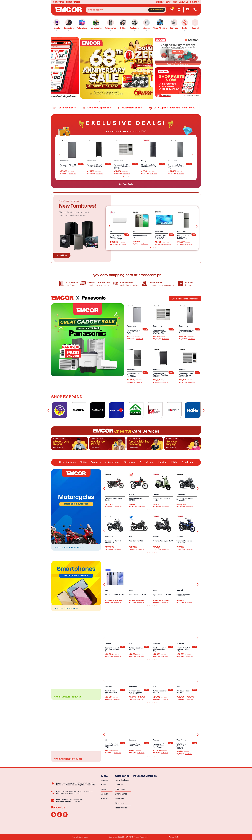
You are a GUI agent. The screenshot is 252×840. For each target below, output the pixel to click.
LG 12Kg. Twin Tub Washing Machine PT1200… (112, 745)
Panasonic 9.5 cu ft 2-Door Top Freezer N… (95, 165)
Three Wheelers (160, 28)
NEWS (168, 2)
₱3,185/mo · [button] (136, 657)
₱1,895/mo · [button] (161, 382)
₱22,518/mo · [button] (137, 549)
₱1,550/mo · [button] (140, 244)
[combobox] (126, 10)
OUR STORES (58, 2)
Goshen (108, 644)
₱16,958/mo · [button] (137, 507)
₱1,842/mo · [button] (113, 753)
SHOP (175, 2)
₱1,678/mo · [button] (135, 339)
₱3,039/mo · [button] (185, 699)
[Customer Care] (144, 283)
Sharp (143, 161)
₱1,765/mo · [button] (184, 603)
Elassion (132, 740)
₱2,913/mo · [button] (176, 174)
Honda (131, 494)
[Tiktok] (59, 814)
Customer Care (155, 282)
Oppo (135, 231)
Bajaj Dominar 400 (136, 541)
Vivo (106, 590)
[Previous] (48, 410)
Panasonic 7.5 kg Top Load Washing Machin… (160, 375)
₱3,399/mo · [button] (113, 657)
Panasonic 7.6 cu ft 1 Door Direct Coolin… (68, 165)
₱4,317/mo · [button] (160, 753)
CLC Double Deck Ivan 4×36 (183, 691)
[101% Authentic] (115, 283)
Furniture (174, 28)
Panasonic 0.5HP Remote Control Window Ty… (186, 375)
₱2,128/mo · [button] (187, 382)
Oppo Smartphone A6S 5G (162, 595)
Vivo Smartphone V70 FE (114, 594)
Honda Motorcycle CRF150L (136, 499)
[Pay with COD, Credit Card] (83, 283)
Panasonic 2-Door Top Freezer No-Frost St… (176, 166)
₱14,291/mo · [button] (185, 549)
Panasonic (64, 161)
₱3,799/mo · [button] (163, 244)
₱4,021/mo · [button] (187, 339)
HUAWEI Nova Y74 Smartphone (183, 595)
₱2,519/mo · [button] (161, 603)
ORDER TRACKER (73, 2)
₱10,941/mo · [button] (161, 507)
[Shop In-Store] (61, 283)
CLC (130, 644)
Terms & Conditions (80, 837)
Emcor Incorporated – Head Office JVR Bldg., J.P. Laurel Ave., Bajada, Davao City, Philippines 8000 (75, 784)
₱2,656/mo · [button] (149, 174)
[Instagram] (65, 814)
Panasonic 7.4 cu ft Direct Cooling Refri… (133, 331)
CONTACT (194, 2)
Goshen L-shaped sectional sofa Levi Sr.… (112, 649)
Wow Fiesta (181, 740)
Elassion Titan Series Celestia (135, 744)
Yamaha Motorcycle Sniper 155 (184, 541)
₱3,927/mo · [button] (161, 699)
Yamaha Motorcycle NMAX (163, 541)
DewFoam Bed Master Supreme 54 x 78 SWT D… (135, 692)
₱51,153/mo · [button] (185, 507)
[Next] (203, 410)
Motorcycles (96, 28)
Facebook (189, 282)
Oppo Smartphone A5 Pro (141, 236)
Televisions (82, 28)
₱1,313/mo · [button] (184, 754)
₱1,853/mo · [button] (122, 174)
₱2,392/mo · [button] (161, 339)
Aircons (146, 28)
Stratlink (156, 644)
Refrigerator (110, 28)
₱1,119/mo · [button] (136, 603)
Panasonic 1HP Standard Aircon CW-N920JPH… (159, 331)
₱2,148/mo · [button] (68, 174)
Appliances (135, 28)
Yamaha (156, 494)
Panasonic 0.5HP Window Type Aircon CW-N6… (122, 166)
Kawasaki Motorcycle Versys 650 (185, 499)
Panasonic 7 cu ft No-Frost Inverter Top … (183, 237)
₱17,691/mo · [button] (161, 549)
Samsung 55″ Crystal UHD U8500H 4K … (160, 237)
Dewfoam (133, 687)
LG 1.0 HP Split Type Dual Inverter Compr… (116, 237)
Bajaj (131, 537)
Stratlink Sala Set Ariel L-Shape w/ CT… (159, 649)
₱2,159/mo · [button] (136, 753)
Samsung (159, 231)
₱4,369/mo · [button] (118, 244)
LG (111, 231)
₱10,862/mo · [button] (113, 507)
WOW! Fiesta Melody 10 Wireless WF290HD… (181, 746)
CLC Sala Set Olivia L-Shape (136, 648)
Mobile (57, 28)
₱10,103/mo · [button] (135, 382)
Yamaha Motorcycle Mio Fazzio (162, 499)
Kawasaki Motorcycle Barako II (113, 499)
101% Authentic (126, 282)
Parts (184, 28)
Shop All (195, 28)
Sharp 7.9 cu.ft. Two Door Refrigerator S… (149, 165)
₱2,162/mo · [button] (136, 699)
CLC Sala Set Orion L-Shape (160, 691)
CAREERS (160, 2)
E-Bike (122, 28)
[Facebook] (180, 283)
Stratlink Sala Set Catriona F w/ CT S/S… (183, 649)
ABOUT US (183, 2)
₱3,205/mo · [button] (95, 174)
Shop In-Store (72, 282)
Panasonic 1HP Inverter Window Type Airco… (159, 745)
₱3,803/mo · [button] (185, 657)
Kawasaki (181, 494)
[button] (55, 67)
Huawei (180, 590)
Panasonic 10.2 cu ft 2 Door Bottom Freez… (186, 331)
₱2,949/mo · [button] (113, 603)
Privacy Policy (174, 837)
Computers (69, 28)
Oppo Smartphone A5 (137, 594)
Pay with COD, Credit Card (99, 282)
